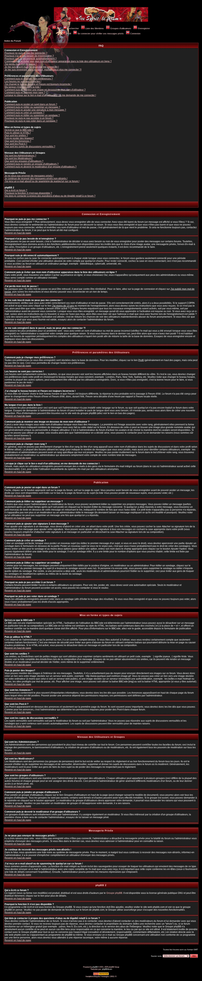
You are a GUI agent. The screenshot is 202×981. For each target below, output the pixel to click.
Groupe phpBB (114, 893)
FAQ (59, 28)
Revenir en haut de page (18, 233)
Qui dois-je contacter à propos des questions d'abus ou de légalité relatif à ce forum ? (50, 196)
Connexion (135, 33)
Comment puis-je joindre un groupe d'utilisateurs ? (32, 164)
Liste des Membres (94, 28)
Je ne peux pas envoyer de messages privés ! (29, 175)
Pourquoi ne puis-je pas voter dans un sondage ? (31, 121)
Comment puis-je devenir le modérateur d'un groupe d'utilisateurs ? (41, 166)
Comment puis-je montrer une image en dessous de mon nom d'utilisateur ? (45, 89)
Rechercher (73, 28)
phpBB (95, 967)
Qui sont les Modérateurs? (19, 158)
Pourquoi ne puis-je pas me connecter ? (26, 53)
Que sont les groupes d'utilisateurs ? (24, 161)
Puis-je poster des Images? (19, 138)
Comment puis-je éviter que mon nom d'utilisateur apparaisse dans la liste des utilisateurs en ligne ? (58, 61)
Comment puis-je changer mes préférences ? (29, 78)
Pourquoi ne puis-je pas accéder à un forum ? (29, 118)
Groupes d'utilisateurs (120, 28)
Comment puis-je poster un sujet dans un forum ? (31, 104)
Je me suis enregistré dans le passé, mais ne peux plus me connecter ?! (43, 69)
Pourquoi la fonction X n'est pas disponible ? (28, 193)
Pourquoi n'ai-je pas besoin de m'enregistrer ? (29, 55)
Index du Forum (12, 41)
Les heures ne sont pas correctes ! (23, 81)
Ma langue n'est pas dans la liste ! (23, 87)
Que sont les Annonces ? (18, 141)
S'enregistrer (144, 28)
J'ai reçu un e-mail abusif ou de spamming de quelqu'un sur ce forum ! (42, 181)
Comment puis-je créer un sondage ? (24, 112)
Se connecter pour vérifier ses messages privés (101, 33)
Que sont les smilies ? (16, 135)
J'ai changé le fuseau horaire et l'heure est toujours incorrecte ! (38, 84)
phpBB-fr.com (107, 969)
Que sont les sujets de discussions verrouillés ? (30, 146)
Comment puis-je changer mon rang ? (25, 92)
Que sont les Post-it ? (16, 143)
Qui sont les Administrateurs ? (20, 155)
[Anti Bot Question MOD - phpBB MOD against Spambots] (101, 975)
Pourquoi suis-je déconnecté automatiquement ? (31, 58)
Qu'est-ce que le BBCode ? (19, 130)
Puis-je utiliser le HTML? (18, 132)
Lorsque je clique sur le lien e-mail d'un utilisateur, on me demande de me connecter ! (50, 95)
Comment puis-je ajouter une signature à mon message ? (35, 109)
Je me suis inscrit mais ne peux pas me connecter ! (32, 66)
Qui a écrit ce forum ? (16, 190)
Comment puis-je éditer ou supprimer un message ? (32, 107)
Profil (68, 33)
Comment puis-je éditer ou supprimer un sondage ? (32, 115)
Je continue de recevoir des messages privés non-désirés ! (36, 178)
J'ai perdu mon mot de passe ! (20, 64)
